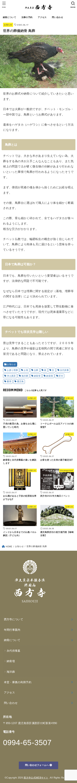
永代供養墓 (13, 650)
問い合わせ (57, 17)
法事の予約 (26, 17)
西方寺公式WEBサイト (36, 777)
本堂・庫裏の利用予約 (18, 682)
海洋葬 (24, 376)
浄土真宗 (11, 376)
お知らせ (8, 25)
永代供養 (64, 370)
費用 (9, 381)
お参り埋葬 (12, 370)
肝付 (61, 376)
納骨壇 (49, 376)
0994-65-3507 (27, 742)
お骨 (26, 370)
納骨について (9, 17)
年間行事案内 (12, 629)
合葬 (36, 370)
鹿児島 (20, 381)
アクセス (42, 17)
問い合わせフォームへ (37, 765)
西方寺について (13, 619)
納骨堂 (37, 376)
